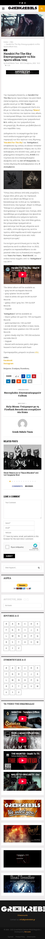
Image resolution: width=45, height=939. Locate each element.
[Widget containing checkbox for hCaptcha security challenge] (22, 547)
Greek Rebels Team (12, 63)
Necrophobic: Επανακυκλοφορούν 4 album (22, 394)
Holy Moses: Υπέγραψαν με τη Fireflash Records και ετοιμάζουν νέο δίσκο (22, 409)
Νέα (5, 50)
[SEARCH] (38, 567)
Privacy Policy (20, 937)
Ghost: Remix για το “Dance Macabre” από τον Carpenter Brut (21, 474)
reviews (29, 486)
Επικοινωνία (22, 915)
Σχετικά (10, 937)
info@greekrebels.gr (27, 919)
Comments (17, 486)
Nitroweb (27, 932)
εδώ (36, 352)
